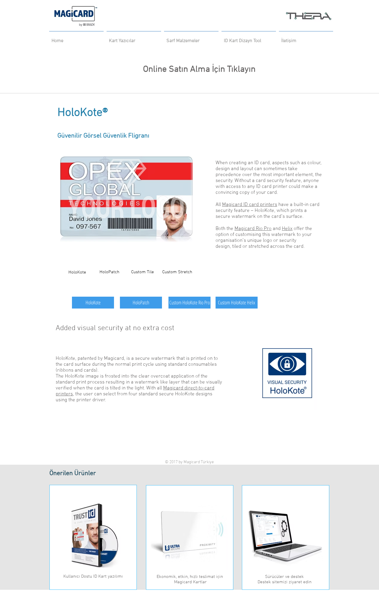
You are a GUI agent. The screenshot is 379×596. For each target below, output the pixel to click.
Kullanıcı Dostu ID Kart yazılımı (93, 576)
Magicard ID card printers (249, 205)
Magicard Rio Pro (253, 229)
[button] (142, 272)
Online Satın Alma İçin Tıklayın (191, 69)
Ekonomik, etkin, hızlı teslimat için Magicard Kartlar (190, 579)
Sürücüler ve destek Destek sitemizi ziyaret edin (284, 579)
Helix (287, 229)
